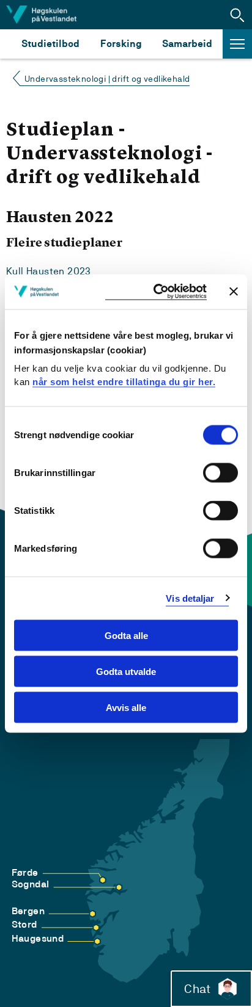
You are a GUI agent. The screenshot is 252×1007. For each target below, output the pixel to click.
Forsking (121, 43)
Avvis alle (126, 707)
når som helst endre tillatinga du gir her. (123, 381)
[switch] (220, 473)
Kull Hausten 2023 (48, 271)
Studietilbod (50, 43)
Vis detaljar (190, 598)
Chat (197, 988)
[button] (237, 14)
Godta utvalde (126, 671)
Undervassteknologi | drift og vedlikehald (107, 79)
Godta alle (126, 635)
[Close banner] (233, 291)
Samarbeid (187, 43)
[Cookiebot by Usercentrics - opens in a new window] (156, 292)
